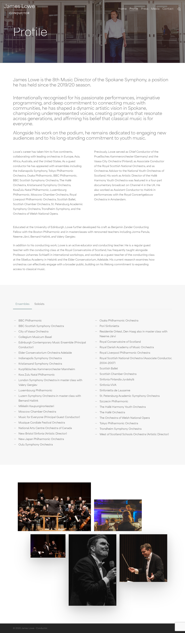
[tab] (22, 304)
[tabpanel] (92, 385)
